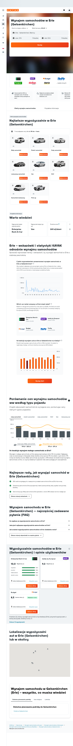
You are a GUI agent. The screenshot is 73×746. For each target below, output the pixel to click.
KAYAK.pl (11, 725)
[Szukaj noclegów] (3, 20)
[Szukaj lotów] (3, 16)
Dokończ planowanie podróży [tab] (21, 699)
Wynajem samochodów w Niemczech (53, 725)
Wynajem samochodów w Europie (33, 725)
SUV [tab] (51, 417)
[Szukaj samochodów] (3, 24)
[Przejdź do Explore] (3, 33)
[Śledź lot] (3, 37)
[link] (40, 381)
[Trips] (3, 43)
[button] (3, 10)
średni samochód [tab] (29, 417)
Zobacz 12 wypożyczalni (17, 622)
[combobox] (20, 28)
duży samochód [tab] (42, 417)
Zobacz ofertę (23, 154)
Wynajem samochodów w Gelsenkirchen (49, 727)
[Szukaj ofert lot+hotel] (3, 28)
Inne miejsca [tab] (38, 699)
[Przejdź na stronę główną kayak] (13, 10)
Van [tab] (57, 417)
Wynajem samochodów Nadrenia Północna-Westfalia (23, 727)
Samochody (19, 725)
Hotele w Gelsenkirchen (21, 711)
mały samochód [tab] (16, 417)
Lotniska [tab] (47, 699)
